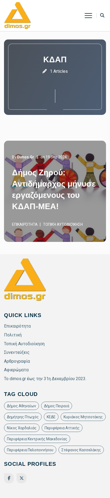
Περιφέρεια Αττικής (62, 428)
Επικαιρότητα (25, 224)
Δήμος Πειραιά (56, 406)
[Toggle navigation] (91, 15)
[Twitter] (21, 478)
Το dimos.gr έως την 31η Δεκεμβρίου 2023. (45, 378)
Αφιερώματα (16, 369)
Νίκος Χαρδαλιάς (22, 428)
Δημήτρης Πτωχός (23, 417)
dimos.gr (25, 157)
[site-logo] (17, 15)
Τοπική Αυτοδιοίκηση (63, 224)
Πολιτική (13, 334)
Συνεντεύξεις (17, 352)
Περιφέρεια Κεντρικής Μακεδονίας (37, 439)
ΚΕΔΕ (51, 417)
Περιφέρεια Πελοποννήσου (30, 450)
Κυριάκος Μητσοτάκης (83, 417)
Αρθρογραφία (17, 361)
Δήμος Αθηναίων (21, 406)
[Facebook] (9, 478)
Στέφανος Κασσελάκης (81, 450)
